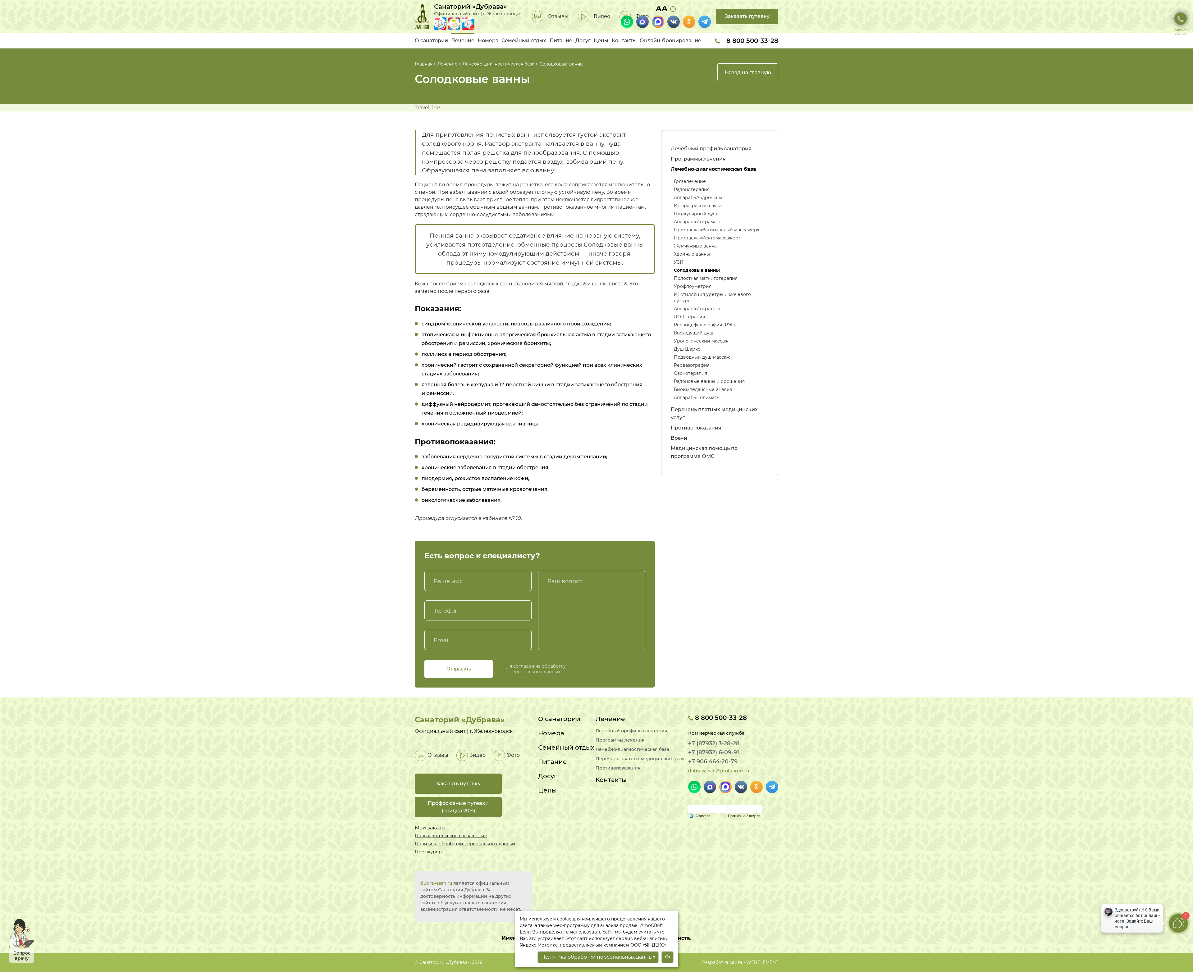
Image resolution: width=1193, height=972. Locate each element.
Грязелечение (690, 181)
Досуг (583, 40)
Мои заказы (430, 828)
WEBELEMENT (762, 962)
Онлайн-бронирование (670, 40)
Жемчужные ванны (696, 246)
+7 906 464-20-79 (713, 761)
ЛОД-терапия (689, 317)
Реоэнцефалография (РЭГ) (704, 325)
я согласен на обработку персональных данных (538, 668)
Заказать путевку (747, 16)
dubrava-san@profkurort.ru (718, 771)
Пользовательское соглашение (451, 835)
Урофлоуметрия (692, 286)
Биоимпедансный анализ (703, 389)
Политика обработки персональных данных (465, 844)
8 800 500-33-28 (751, 40)
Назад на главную (748, 72)
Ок (667, 957)
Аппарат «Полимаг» (696, 397)
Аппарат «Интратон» (697, 308)
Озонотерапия (690, 373)
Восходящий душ (693, 333)
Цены (601, 40)
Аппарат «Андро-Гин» (698, 197)
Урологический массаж (701, 341)
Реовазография (692, 365)
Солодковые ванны (697, 270)
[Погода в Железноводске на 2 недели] (744, 816)
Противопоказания (696, 428)
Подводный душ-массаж (702, 357)
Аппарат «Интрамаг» (697, 222)
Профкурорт (429, 852)
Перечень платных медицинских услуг (641, 758)
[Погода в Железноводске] (725, 808)
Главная (423, 64)
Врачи (679, 438)
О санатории (431, 40)
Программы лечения (698, 159)
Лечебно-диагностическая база (498, 64)
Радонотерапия (692, 189)
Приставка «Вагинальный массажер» (716, 230)
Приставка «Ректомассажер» (707, 238)
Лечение (462, 40)
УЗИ (678, 262)
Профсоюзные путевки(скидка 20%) (458, 807)
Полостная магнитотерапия (706, 278)
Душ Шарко (687, 349)
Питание (561, 40)
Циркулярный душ (695, 213)
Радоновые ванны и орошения (709, 381)
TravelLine (427, 108)
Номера (488, 40)
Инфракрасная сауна (698, 205)
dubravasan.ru (436, 883)
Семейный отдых (523, 40)
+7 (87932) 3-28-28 (714, 743)
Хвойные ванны (692, 254)
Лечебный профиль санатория (711, 149)
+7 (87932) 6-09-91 (713, 752)
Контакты (624, 40)
